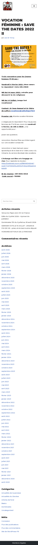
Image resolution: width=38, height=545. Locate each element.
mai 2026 (5, 260)
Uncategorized (7, 510)
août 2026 (6, 250)
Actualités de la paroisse (11, 493)
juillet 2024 (6, 336)
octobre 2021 (7, 451)
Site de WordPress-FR (10, 531)
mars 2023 (6, 392)
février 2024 (6, 354)
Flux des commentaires (11, 528)
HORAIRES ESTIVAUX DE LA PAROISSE (17, 232)
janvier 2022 (6, 440)
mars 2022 (6, 434)
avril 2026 (5, 264)
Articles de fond (8, 500)
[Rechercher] (34, 201)
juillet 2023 (6, 378)
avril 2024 (5, 347)
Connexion (6, 521)
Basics (4, 503)
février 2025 (6, 312)
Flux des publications (10, 525)
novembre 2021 (8, 447)
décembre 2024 (8, 319)
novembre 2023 (8, 364)
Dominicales (6, 507)
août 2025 (6, 291)
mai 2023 (5, 385)
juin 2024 (5, 340)
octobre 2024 (7, 326)
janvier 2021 (6, 475)
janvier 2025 (6, 316)
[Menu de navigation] (34, 6)
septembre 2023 (8, 371)
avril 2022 (5, 430)
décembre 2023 (8, 361)
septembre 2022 (8, 413)
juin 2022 (5, 423)
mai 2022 (5, 427)
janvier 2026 (6, 274)
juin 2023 (5, 382)
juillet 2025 (6, 295)
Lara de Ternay (9, 38)
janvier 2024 (6, 357)
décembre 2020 (8, 479)
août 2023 (6, 375)
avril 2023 (5, 388)
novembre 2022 (8, 406)
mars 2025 (6, 309)
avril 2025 (5, 305)
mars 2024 (6, 350)
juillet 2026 (6, 253)
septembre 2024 (8, 330)
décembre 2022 (8, 402)
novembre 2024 (8, 323)
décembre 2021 (8, 444)
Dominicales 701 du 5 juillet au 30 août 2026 (19, 222)
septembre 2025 (8, 288)
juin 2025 (5, 298)
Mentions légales (19, 543)
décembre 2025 (8, 278)
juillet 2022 (6, 420)
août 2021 (5, 458)
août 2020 (6, 482)
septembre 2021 (8, 454)
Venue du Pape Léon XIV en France (16, 213)
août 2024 (6, 333)
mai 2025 (5, 302)
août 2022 (6, 416)
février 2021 (6, 472)
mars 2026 (6, 267)
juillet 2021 (6, 461)
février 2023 (6, 395)
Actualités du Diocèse (10, 496)
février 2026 (6, 271)
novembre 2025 (8, 281)
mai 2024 (5, 343)
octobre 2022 (7, 409)
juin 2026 (5, 257)
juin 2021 (5, 465)
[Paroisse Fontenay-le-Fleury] (8, 6)
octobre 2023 (7, 368)
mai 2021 (5, 468)
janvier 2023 (6, 399)
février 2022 (6, 437)
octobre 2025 (7, 284)
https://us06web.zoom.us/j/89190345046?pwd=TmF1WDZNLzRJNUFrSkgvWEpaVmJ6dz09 (19, 165)
